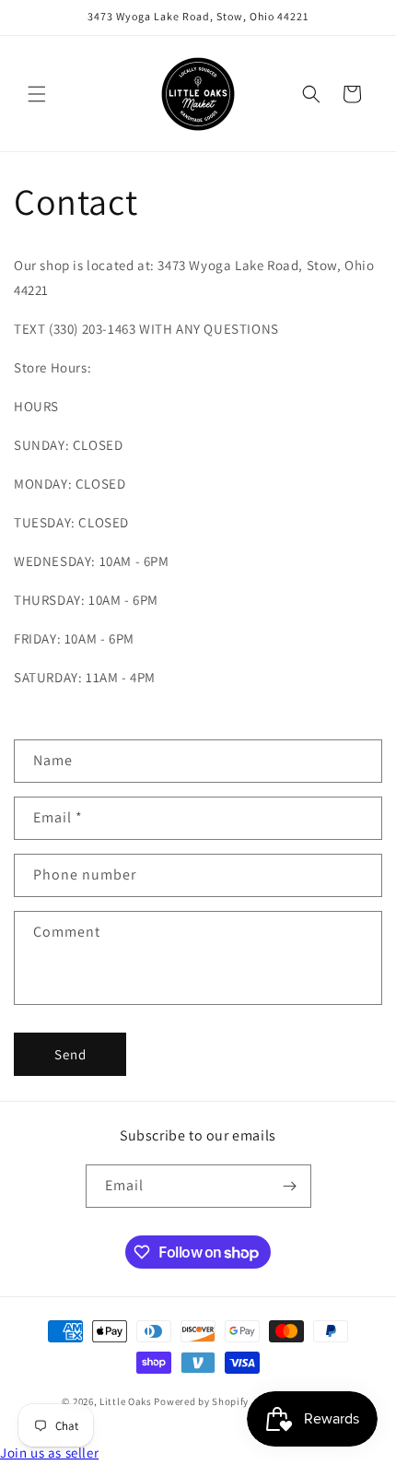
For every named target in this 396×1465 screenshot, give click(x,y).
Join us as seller (49, 1452)
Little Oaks (125, 1401)
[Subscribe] (290, 1186)
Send (70, 1054)
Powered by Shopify (201, 1401)
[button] (37, 94)
